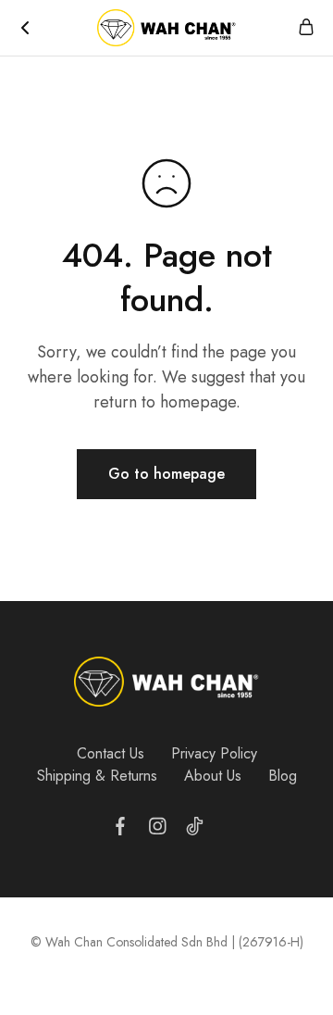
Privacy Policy (214, 753)
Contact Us (110, 753)
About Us (212, 775)
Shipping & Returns (97, 775)
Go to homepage (166, 473)
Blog (282, 775)
